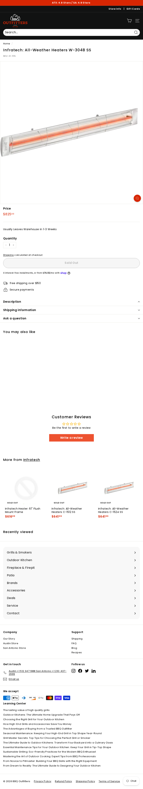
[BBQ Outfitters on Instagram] (73, 671)
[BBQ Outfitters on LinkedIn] (94, 671)
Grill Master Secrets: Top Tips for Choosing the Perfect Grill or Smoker (46, 738)
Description (12, 302)
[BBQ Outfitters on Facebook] (80, 671)
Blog (74, 648)
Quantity (10, 238)
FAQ (74, 643)
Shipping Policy (85, 781)
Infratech (31, 459)
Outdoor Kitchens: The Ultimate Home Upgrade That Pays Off (41, 714)
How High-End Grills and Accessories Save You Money (37, 724)
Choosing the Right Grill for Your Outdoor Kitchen (33, 719)
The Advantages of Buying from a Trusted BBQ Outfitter (37, 728)
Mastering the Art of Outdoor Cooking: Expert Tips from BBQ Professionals (49, 756)
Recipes (77, 652)
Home (6, 43)
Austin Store (10, 643)
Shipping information (19, 310)
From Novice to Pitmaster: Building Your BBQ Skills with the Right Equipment (50, 761)
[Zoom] (137, 198)
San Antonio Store (14, 648)
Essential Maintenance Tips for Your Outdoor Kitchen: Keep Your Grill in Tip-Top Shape (57, 747)
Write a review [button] (71, 438)
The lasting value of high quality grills (26, 710)
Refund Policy (63, 781)
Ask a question (14, 318)
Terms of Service (109, 781)
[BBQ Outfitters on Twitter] (87, 671)
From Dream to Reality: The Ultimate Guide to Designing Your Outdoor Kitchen (52, 765)
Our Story (9, 638)
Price (7, 208)
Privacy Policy (42, 781)
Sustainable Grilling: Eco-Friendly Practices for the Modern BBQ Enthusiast (49, 751)
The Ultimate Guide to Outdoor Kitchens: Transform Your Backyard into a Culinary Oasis (58, 742)
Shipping (8, 255)
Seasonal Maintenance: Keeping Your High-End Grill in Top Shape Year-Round (52, 733)
